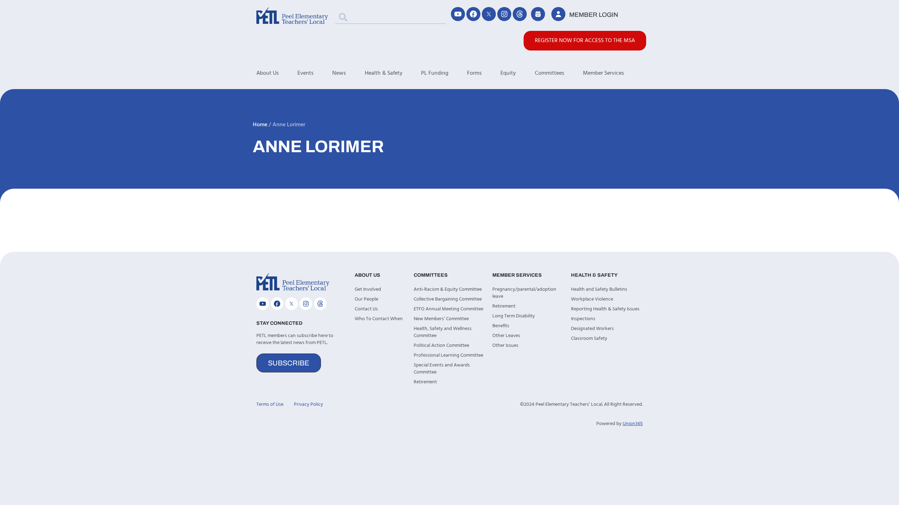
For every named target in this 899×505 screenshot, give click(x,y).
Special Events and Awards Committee (442, 368)
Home (260, 124)
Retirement (425, 382)
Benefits (500, 326)
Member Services (603, 73)
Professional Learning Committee (448, 355)
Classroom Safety (589, 339)
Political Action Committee (441, 346)
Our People (366, 299)
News (339, 73)
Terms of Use (269, 404)
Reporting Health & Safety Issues (605, 309)
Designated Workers (592, 329)
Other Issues (505, 346)
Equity (508, 73)
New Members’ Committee (441, 319)
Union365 (633, 424)
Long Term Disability (513, 316)
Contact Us (366, 309)
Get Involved (368, 289)
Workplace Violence (592, 299)
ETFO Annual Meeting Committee (448, 309)
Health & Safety (383, 73)
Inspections (583, 319)
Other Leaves (506, 336)
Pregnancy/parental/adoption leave (524, 293)
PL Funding (434, 73)
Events (305, 73)
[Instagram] (504, 14)
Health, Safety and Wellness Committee (443, 332)
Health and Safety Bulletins (599, 289)
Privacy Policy (308, 404)
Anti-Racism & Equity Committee (448, 289)
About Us (267, 73)
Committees (549, 73)
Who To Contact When (379, 319)
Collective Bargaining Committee (448, 299)
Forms (474, 73)
